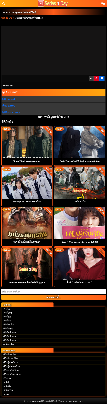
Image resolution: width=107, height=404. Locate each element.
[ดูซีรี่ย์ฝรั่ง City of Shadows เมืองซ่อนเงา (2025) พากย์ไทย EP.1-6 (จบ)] (27, 142)
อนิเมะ (6, 394)
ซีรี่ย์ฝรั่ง (7, 316)
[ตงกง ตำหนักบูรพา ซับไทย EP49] (96, 78)
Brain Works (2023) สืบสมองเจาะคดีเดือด (80, 161)
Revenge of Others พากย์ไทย (27, 201)
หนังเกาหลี (8, 390)
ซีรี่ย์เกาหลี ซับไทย (11, 370)
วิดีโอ (12, 18)
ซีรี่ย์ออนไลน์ (9, 324)
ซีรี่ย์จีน (7, 309)
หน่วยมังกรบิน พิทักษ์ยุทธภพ (27, 241)
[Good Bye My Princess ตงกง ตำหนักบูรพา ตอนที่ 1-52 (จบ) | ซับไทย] (102, 78)
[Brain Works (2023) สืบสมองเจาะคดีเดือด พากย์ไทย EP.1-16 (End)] (79, 142)
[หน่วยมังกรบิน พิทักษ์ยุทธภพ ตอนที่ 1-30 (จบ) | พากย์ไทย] (27, 222)
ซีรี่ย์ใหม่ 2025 (10, 336)
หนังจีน (7, 382)
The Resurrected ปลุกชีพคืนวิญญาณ (27, 282)
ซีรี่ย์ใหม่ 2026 (10, 340)
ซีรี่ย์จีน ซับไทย (10, 354)
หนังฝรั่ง (7, 386)
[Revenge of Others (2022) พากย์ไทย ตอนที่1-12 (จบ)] (27, 182)
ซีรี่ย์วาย (7, 320)
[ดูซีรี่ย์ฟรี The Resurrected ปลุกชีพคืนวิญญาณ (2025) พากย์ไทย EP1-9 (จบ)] (27, 263)
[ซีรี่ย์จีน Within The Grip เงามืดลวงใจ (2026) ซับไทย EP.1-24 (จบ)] (79, 182)
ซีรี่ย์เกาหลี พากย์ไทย (12, 374)
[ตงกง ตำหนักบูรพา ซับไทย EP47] (91, 78)
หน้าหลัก (4, 18)
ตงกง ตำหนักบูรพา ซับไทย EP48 (19, 12)
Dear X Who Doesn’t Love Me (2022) (80, 241)
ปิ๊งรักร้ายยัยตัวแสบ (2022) (79, 282)
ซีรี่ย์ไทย (7, 378)
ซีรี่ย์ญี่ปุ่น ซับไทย (11, 362)
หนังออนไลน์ (9, 344)
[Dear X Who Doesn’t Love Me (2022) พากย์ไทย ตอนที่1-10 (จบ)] (79, 222)
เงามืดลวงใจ (80, 201)
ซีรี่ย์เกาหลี (8, 328)
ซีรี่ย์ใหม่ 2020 (10, 332)
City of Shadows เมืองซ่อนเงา (27, 161)
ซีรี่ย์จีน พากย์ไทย (11, 358)
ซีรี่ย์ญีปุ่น (8, 313)
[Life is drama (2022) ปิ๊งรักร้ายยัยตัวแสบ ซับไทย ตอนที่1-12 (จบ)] (79, 263)
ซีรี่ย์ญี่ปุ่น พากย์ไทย (12, 366)
